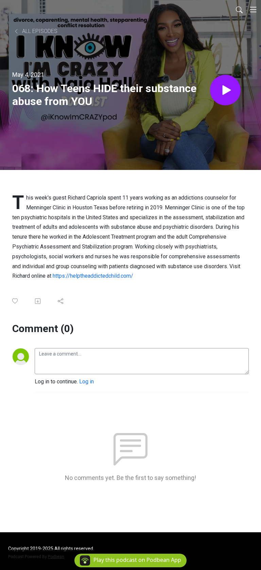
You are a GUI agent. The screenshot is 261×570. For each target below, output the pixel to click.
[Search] (239, 9)
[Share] (61, 301)
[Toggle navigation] (253, 9)
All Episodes (39, 31)
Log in (86, 381)
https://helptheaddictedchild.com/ (93, 276)
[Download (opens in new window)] (38, 301)
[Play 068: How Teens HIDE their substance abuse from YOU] (225, 90)
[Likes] (15, 301)
